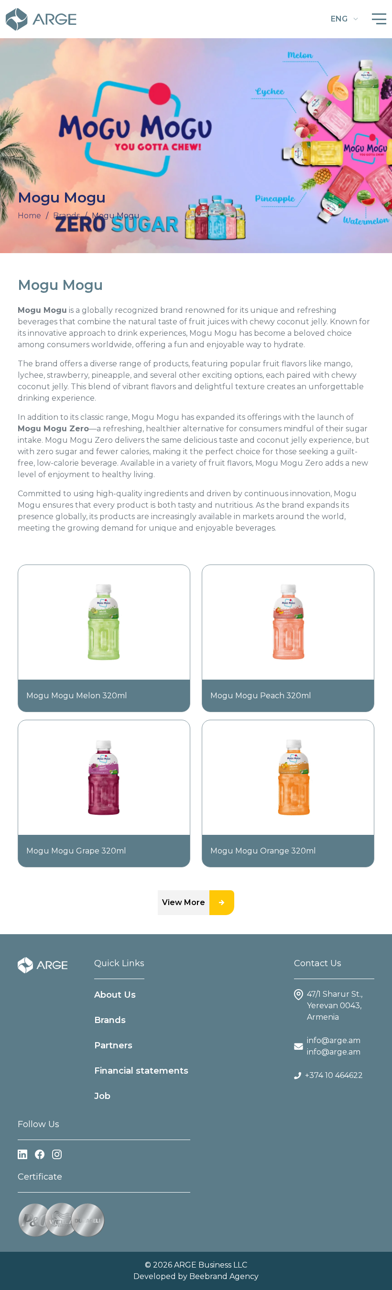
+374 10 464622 (334, 1075)
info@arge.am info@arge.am (333, 1046)
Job (102, 1096)
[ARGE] (42, 964)
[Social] (22, 1154)
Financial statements (141, 1071)
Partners (113, 1045)
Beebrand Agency (224, 1276)
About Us (115, 995)
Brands (110, 1020)
